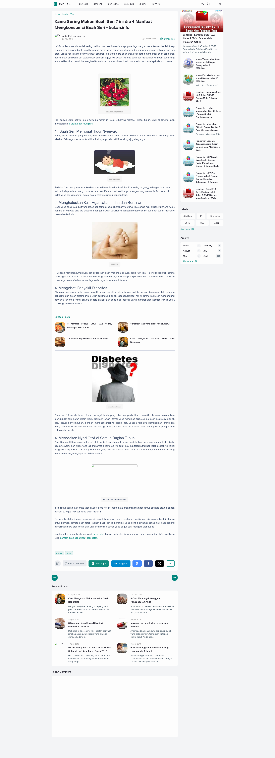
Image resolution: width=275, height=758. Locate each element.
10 (201, 216)
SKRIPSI (143, 4)
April (206, 256)
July (205, 251)
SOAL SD (83, 4)
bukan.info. (99, 534)
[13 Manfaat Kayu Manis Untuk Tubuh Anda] (60, 346)
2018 (187, 223)
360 (202, 223)
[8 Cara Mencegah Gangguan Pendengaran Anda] (122, 603)
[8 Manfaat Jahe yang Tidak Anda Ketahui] (123, 332)
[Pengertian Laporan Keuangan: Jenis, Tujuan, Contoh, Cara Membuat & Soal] (188, 149)
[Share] (170, 563)
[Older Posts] (55, 578)
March (186, 245)
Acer (216, 223)
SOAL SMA (113, 4)
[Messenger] (137, 563)
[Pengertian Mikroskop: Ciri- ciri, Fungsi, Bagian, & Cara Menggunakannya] (188, 132)
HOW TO (156, 4)
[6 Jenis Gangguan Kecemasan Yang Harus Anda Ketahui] (122, 652)
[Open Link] (219, 4)
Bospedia (62, 4)
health (60, 553)
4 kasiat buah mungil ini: (80, 123)
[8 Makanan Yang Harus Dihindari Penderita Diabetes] (60, 628)
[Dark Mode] (203, 4)
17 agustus (215, 216)
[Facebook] (148, 563)
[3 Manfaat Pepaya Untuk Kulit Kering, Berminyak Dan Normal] (60, 332)
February (208, 245)
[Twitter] (159, 563)
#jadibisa (187, 216)
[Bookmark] (57, 564)
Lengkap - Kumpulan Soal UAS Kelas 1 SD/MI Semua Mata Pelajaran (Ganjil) (199, 38)
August (186, 251)
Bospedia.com (202, 750)
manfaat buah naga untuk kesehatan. (79, 538)
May (185, 256)
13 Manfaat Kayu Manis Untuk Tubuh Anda (87, 338)
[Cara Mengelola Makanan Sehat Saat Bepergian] (123, 346)
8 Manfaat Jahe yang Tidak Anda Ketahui (149, 323)
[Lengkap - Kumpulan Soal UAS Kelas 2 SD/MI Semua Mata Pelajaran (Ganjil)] (188, 100)
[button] (166, 39)
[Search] (214, 4)
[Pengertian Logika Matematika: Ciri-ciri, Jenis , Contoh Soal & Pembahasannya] (188, 116)
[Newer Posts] (175, 578)
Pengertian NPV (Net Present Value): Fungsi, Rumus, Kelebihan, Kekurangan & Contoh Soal (207, 179)
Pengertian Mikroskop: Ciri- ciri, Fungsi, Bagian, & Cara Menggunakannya (208, 127)
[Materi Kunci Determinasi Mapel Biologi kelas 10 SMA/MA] (188, 84)
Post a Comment (76, 563)
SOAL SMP (98, 4)
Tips (69, 553)
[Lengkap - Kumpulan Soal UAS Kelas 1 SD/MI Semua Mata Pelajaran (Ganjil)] (201, 31)
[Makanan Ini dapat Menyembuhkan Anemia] (122, 628)
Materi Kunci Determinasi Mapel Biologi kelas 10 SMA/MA (208, 78)
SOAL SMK (129, 4)
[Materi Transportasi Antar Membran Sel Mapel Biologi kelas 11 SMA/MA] (188, 67)
